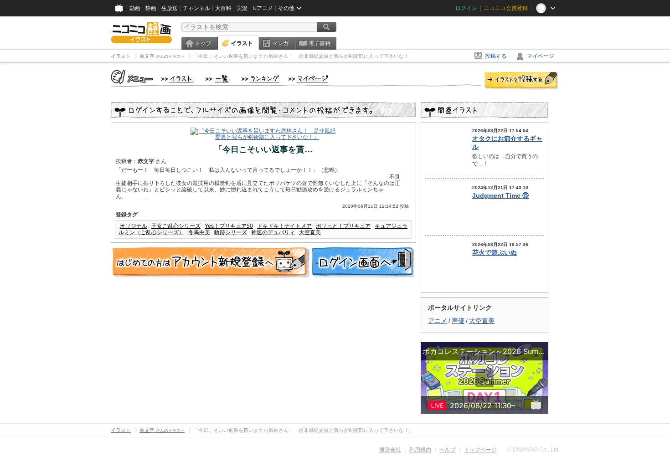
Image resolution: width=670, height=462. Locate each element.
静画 (150, 8)
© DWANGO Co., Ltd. (533, 450)
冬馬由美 (199, 232)
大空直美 (310, 232)
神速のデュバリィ (273, 232)
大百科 (223, 8)
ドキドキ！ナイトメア (284, 226)
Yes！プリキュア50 (229, 226)
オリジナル (133, 226)
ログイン (466, 8)
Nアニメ (263, 8)
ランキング (260, 79)
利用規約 (420, 450)
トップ (203, 43)
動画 (134, 8)
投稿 (521, 81)
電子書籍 (319, 43)
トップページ (480, 450)
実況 (242, 8)
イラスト (242, 43)
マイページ (540, 56)
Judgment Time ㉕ (500, 195)
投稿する (496, 56)
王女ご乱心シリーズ (176, 226)
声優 (458, 320)
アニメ (437, 320)
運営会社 (390, 450)
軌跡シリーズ (230, 232)
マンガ (280, 43)
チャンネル (196, 8)
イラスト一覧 (218, 79)
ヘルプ (447, 450)
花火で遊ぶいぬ (494, 252)
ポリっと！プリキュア (343, 226)
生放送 (169, 8)
